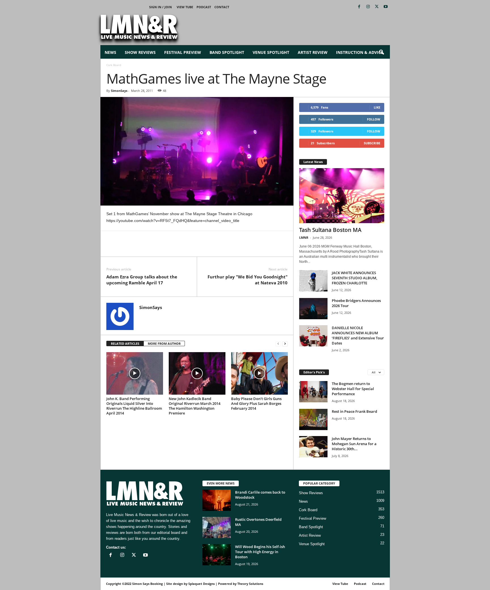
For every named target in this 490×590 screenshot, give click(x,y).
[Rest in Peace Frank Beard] (313, 419)
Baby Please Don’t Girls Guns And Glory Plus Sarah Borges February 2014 (256, 403)
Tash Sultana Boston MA (330, 230)
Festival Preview (182, 52)
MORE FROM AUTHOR (164, 343)
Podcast (204, 7)
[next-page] (285, 344)
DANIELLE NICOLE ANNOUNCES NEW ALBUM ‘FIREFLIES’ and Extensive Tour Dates (358, 335)
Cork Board (308, 510)
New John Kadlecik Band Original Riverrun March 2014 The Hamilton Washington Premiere (194, 406)
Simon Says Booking (147, 583)
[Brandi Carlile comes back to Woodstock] (216, 500)
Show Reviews (140, 52)
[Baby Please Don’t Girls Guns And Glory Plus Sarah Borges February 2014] (259, 373)
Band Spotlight (227, 52)
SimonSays (119, 90)
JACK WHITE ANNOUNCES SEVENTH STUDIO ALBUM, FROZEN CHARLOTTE (354, 278)
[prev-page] (278, 344)
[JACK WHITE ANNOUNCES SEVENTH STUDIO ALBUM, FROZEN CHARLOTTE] (313, 280)
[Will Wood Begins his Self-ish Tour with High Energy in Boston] (216, 554)
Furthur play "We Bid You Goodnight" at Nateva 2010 (248, 280)
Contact (221, 7)
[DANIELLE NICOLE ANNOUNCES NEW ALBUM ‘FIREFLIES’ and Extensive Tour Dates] (313, 335)
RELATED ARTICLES (125, 343)
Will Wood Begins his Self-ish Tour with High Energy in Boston (260, 551)
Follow (373, 119)
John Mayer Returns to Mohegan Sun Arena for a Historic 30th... (354, 443)
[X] (376, 7)
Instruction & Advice (359, 52)
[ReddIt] (138, 248)
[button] (381, 52)
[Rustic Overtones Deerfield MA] (216, 527)
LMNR (303, 237)
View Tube (185, 7)
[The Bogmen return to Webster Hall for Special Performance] (313, 391)
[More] (177, 248)
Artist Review (313, 52)
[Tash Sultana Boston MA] (341, 195)
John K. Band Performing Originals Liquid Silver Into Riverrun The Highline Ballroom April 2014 (134, 406)
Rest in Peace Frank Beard (354, 411)
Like (377, 107)
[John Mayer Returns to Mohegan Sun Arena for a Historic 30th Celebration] (313, 446)
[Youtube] (385, 7)
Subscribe (372, 143)
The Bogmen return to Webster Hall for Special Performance (353, 388)
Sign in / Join (160, 7)
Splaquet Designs (201, 583)
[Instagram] (368, 7)
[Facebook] (359, 7)
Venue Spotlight (271, 52)
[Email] (151, 248)
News (110, 52)
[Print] (164, 248)
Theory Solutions (250, 583)
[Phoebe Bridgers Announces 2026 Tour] (313, 308)
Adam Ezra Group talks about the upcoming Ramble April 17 (141, 280)
